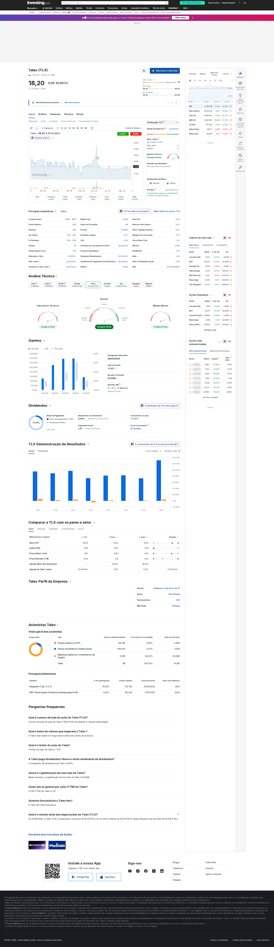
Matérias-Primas (214, 32)
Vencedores (208, 204)
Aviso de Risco (263, 899)
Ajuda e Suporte (213, 833)
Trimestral (43, 409)
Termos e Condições (219, 899)
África (136, 12)
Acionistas (53, 80)
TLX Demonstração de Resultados (57, 403)
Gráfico (42, 72)
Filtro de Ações (159, 8)
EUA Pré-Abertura (79, 12)
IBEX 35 (192, 79)
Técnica (68, 72)
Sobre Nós (211, 821)
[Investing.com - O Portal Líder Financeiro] (38, 3)
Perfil (43, 80)
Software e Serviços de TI (166, 547)
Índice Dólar (194, 88)
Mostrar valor (171, 41)
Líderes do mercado (200, 196)
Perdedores (222, 204)
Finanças (55, 72)
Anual (31, 409)
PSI (190, 65)
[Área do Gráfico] (36, 86)
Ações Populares (198, 253)
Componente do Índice (88, 80)
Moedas (192, 32)
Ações (32, 12)
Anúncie (209, 827)
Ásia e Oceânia (126, 12)
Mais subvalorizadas (197, 310)
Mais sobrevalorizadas (219, 310)
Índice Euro (194, 92)
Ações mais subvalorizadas (197, 301)
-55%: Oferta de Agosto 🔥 (192, 3)
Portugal (56, 12)
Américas (92, 12)
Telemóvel (178, 827)
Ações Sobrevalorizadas (170, 12)
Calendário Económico (140, 8)
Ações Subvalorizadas (150, 12)
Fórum (79, 72)
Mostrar (84, 528)
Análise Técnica (42, 235)
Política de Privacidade (242, 899)
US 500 (192, 83)
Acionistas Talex (42, 583)
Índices (203, 32)
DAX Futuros (194, 70)
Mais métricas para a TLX (167, 170)
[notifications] (239, 2)
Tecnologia (174, 553)
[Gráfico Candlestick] (31, 86)
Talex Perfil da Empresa (48, 540)
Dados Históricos (68, 80)
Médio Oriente (112, 12)
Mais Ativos (194, 204)
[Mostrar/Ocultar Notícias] (92, 86)
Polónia (176, 564)
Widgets (177, 838)
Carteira (176, 833)
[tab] (35, 243)
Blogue (176, 821)
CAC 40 (192, 74)
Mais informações (72, 61)
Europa (101, 12)
